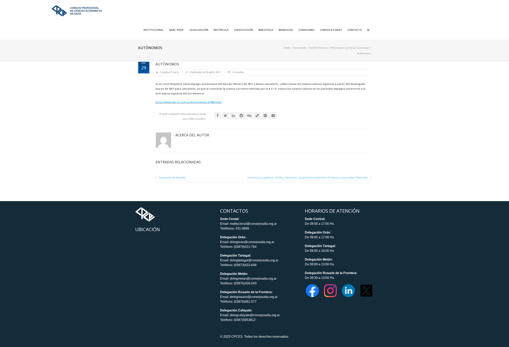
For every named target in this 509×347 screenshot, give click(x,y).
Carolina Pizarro (169, 72)
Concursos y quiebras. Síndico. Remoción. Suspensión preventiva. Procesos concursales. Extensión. (308, 177)
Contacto (354, 29)
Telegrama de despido (172, 177)
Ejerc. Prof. (176, 29)
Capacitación (243, 29)
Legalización (198, 29)
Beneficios (286, 29)
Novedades (300, 47)
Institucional (153, 29)
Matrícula (221, 29)
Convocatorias (331, 29)
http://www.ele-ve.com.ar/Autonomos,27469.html (188, 102)
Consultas (363, 47)
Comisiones (306, 29)
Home (287, 47)
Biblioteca (265, 29)
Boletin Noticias (318, 47)
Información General (342, 47)
